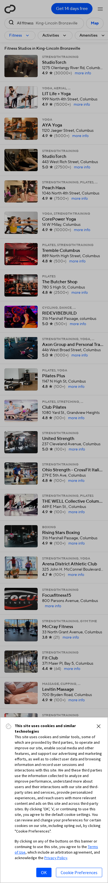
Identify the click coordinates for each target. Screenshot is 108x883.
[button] (99, 726)
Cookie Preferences (79, 872)
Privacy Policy (55, 857)
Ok (44, 872)
